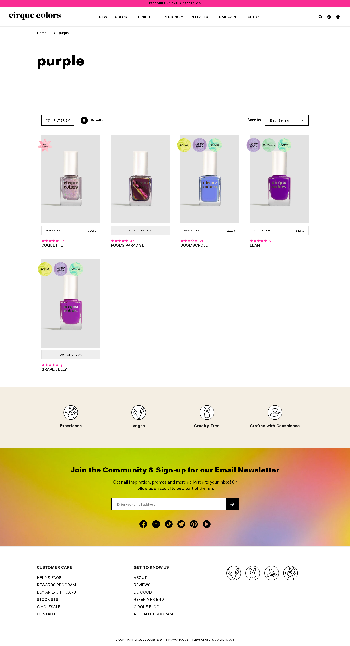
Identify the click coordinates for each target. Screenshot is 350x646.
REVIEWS (142, 585)
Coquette (52, 246)
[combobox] (287, 120)
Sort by (254, 120)
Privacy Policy (178, 640)
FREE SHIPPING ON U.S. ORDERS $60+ (175, 3)
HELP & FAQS (49, 578)
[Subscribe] (232, 504)
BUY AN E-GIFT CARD (56, 592)
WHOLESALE (48, 607)
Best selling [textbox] (279, 120)
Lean (255, 246)
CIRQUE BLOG (147, 607)
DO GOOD (143, 592)
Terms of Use (201, 640)
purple (64, 33)
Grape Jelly (54, 370)
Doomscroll (194, 246)
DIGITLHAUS (227, 640)
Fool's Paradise (127, 246)
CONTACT (46, 614)
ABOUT (140, 578)
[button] (123, 16)
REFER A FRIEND (149, 600)
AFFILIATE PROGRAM (153, 614)
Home (41, 33)
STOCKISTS (47, 600)
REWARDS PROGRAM (56, 585)
